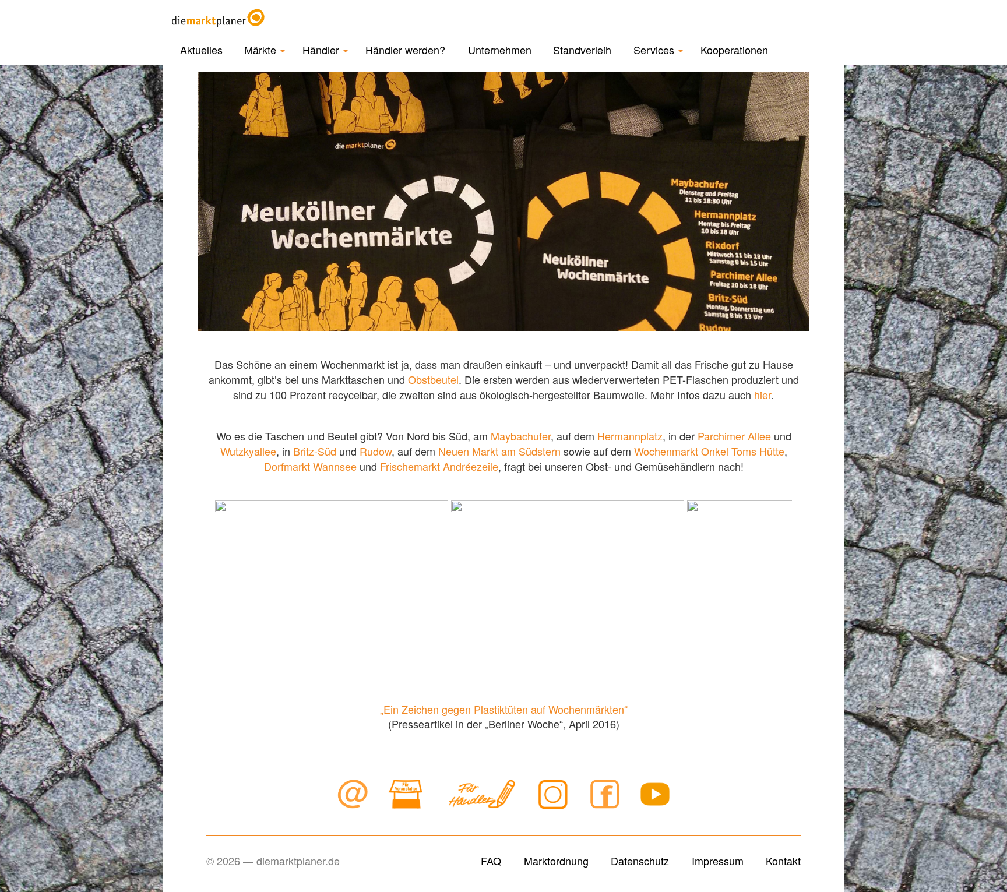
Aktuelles (201, 49)
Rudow (376, 451)
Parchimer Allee (734, 435)
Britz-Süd (314, 451)
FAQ (491, 860)
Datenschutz (640, 860)
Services (655, 49)
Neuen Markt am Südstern (499, 451)
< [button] (229, 585)
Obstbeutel (433, 379)
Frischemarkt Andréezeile (439, 466)
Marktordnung (556, 860)
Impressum (718, 860)
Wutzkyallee (248, 451)
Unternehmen (499, 49)
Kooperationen (734, 49)
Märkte (261, 49)
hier (762, 394)
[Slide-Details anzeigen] (331, 587)
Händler (322, 49)
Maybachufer (521, 435)
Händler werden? (405, 49)
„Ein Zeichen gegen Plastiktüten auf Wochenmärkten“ (504, 709)
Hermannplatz (630, 435)
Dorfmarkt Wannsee (310, 466)
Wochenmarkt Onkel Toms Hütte (709, 451)
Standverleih (582, 49)
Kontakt (783, 860)
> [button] (777, 585)
